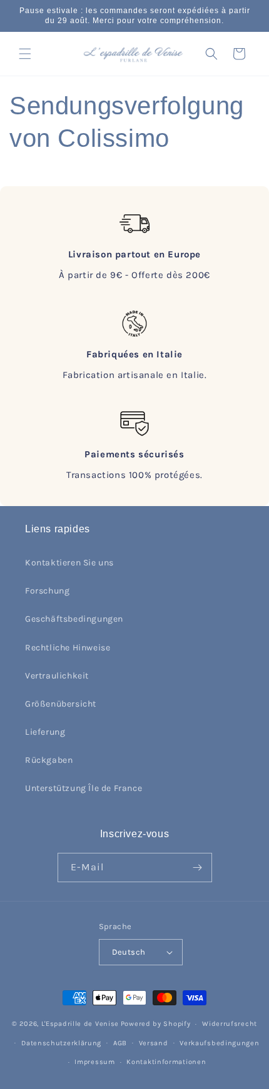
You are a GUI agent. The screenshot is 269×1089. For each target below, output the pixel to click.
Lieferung (45, 732)
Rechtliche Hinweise (67, 647)
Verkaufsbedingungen (219, 1043)
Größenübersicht (60, 704)
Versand (153, 1043)
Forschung (47, 590)
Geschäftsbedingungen (74, 619)
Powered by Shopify (156, 1024)
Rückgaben (49, 760)
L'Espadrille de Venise (80, 1024)
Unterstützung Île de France (83, 788)
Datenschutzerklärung (61, 1043)
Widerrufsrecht (229, 1024)
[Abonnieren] (197, 867)
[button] (25, 53)
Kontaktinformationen (166, 1062)
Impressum (94, 1062)
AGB (120, 1043)
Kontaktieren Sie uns (69, 562)
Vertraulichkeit (57, 675)
